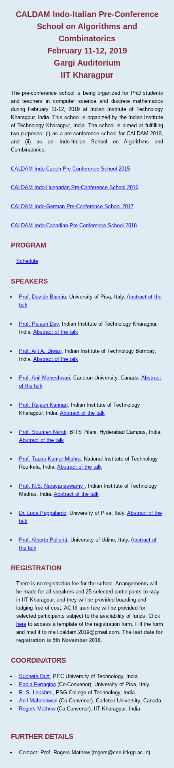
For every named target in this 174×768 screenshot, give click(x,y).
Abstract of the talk (55, 332)
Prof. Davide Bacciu (42, 297)
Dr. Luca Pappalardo (42, 513)
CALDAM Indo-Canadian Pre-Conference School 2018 (74, 225)
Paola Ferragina (37, 684)
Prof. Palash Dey (39, 324)
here (21, 624)
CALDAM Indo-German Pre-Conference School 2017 (72, 206)
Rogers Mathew (37, 709)
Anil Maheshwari (38, 701)
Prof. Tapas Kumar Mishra (50, 459)
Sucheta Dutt (34, 676)
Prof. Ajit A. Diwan (40, 351)
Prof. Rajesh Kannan (43, 405)
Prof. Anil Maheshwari (44, 378)
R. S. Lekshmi (36, 692)
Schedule (27, 261)
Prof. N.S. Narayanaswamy (52, 486)
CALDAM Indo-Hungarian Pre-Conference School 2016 (74, 187)
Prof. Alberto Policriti (43, 540)
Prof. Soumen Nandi (42, 432)
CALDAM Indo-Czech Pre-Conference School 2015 (70, 169)
